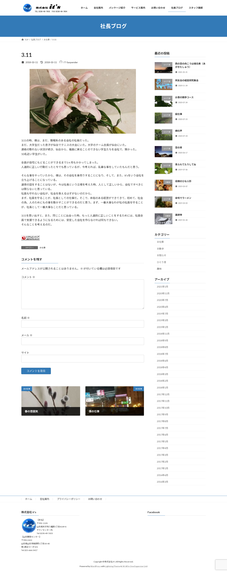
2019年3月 (162, 320)
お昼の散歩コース (184, 97)
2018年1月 (162, 387)
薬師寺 (178, 214)
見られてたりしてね (185, 164)
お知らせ (161, 255)
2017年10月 (163, 407)
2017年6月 (162, 434)
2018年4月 (162, 367)
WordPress (95, 566)
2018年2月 (162, 380)
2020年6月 (162, 306)
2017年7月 (162, 427)
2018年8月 (162, 347)
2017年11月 (163, 401)
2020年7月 (162, 300)
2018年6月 (162, 360)
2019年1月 (162, 326)
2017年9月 (162, 414)
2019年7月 (162, 313)
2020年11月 (163, 293)
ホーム (28, 499)
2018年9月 (162, 340)
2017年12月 (163, 394)
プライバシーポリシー (68, 499)
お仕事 (43, 247)
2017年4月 (162, 448)
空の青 (178, 147)
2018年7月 (162, 353)
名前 (25, 317)
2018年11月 (163, 333)
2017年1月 (162, 468)
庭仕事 (178, 113)
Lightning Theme (112, 566)
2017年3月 (162, 454)
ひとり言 (161, 261)
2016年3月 (162, 481)
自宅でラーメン (183, 197)
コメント (28, 277)
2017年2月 (162, 461)
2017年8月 (162, 421)
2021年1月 (162, 286)
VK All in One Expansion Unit (135, 566)
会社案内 (44, 499)
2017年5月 (162, 441)
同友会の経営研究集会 (186, 80)
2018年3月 (162, 374)
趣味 (159, 268)
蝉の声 (178, 130)
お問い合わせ (95, 499)
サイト (25, 352)
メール (26, 335)
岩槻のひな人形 (183, 181)
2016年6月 (162, 475)
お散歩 (160, 248)
